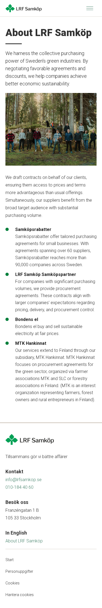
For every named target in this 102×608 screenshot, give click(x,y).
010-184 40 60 (19, 487)
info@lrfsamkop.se (23, 479)
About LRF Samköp (24, 540)
